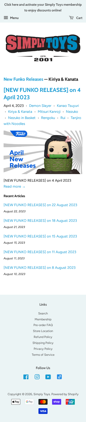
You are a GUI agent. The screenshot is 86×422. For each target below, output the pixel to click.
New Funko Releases (23, 79)
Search (43, 313)
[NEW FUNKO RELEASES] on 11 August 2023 (40, 252)
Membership (43, 319)
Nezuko (72, 111)
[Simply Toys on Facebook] (26, 378)
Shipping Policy (43, 343)
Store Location (43, 331)
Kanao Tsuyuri (68, 106)
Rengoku (48, 118)
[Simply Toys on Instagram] (37, 378)
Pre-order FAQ (43, 325)
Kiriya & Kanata (20, 111)
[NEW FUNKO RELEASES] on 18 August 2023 (40, 220)
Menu (14, 18)
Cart (78, 18)
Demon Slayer (40, 106)
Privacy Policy (43, 349)
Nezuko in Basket (22, 118)
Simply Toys (41, 394)
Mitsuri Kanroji (49, 111)
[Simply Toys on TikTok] (60, 376)
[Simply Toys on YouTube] (48, 378)
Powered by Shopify (65, 394)
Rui (62, 118)
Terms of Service (43, 354)
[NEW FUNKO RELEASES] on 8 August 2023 (39, 268)
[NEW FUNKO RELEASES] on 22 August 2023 (40, 205)
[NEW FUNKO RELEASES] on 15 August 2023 (40, 236)
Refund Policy (43, 337)
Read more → (15, 186)
